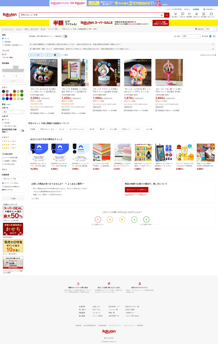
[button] (209, 9)
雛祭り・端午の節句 (31, 29)
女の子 (92, 129)
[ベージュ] (18, 91)
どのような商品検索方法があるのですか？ (47, 191)
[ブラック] (3, 91)
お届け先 (5, 108)
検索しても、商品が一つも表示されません (47, 194)
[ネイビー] (7, 98)
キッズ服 (113, 129)
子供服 (32, 129)
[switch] (22, 131)
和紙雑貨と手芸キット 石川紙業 (43, 113)
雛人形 (43, 29)
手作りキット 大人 (47, 129)
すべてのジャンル (7, 29)
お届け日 (5, 116)
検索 (13, 81)
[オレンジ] (14, 95)
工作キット (126, 129)
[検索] (166, 15)
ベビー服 (149, 129)
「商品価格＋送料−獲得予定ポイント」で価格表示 (45, 36)
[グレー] (7, 91)
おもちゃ (19, 29)
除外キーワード (7, 190)
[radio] (3, 38)
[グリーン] (21, 95)
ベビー (137, 129)
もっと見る (35, 198)
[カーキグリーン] (21, 91)
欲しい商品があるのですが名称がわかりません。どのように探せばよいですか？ (60, 188)
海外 (9, 104)
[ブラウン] (14, 91)
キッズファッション (77, 129)
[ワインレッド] (7, 95)
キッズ (61, 129)
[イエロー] (18, 95)
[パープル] (10, 98)
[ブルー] (3, 98)
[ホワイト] (10, 91)
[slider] (2, 72)
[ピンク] (3, 95)
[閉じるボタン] (213, 44)
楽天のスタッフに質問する (136, 190)
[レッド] (10, 95)
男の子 (102, 129)
